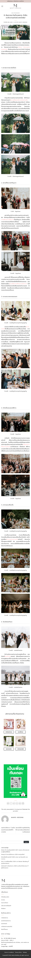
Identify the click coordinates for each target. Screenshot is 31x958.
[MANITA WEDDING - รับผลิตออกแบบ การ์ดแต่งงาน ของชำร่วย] (15, 6)
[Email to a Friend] (17, 803)
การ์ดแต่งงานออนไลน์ (6, 926)
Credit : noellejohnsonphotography (15, 323)
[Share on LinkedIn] (23, 803)
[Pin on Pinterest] (20, 803)
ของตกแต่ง (4, 923)
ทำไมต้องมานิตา (5, 897)
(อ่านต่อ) (20, 888)
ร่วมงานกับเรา (4, 903)
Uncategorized (15, 13)
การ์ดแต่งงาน (4, 918)
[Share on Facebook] (11, 803)
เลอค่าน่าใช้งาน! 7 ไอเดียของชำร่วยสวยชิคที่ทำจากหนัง (8, 830)
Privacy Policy (18, 952)
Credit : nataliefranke (15, 650)
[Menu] (2, 6)
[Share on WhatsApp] (8, 803)
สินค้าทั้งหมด (4, 929)
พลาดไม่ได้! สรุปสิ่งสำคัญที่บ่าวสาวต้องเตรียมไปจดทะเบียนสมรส (23, 830)
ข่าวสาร (3, 900)
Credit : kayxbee (15, 273)
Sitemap (25, 952)
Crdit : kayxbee (15, 211)
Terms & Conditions (9, 952)
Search (26, 842)
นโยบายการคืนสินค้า (6, 906)
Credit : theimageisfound (15, 94)
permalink (15, 811)
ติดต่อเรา (3, 908)
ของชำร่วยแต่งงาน (6, 921)
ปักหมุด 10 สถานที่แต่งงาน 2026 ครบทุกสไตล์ (12, 854)
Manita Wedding (23, 22)
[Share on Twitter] (14, 803)
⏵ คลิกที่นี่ (10, 946)
